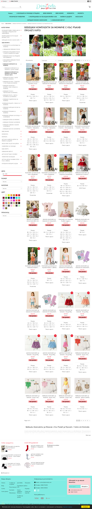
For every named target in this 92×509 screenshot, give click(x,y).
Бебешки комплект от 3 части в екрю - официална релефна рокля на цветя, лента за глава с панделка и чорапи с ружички (82, 220)
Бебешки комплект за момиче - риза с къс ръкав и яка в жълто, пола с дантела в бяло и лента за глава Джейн (65, 397)
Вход (2, 485)
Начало (10, 13)
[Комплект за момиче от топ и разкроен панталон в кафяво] (33, 162)
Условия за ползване (12, 483)
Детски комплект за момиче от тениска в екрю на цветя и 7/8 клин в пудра (65, 267)
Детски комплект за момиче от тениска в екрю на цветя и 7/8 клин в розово (49, 311)
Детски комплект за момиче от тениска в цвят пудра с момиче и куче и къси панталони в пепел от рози (49, 220)
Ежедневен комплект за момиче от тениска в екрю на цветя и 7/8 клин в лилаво (65, 83)
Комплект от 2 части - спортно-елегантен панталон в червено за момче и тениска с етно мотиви (66, 174)
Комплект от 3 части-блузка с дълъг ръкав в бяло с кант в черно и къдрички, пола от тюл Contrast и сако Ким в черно (14, 464)
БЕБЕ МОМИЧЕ (47, 13)
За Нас (3, 488)
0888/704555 (14, 1)
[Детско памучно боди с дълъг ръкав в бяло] (27, 465)
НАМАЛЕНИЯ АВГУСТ (58, 20)
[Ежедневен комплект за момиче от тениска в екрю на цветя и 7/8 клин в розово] (49, 72)
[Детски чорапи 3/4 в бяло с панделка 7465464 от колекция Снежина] (27, 456)
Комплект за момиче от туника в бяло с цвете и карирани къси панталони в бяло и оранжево (49, 267)
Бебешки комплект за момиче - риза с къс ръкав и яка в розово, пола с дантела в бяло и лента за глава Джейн (49, 397)
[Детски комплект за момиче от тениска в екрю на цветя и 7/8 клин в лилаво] (82, 256)
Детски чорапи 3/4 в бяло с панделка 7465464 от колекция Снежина (37, 454)
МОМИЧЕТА (70, 13)
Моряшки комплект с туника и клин (32, 82)
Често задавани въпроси (19, 491)
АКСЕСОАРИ (79, 16)
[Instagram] (38, 491)
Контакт (11, 490)
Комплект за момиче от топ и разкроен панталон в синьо (49, 174)
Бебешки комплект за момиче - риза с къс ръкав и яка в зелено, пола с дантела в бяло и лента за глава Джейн (32, 397)
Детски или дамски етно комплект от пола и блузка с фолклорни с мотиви (32, 220)
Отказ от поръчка (27, 492)
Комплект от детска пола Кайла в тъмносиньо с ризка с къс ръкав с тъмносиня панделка (14, 447)
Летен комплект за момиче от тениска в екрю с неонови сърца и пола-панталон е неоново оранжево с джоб (82, 83)
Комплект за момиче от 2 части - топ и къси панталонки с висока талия (82, 127)
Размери (27, 488)
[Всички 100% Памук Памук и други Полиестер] (12, 188)
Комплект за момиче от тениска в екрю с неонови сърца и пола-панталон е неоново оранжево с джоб (32, 267)
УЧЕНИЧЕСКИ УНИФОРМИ (17, 16)
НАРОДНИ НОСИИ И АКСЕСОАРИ (37, 20)
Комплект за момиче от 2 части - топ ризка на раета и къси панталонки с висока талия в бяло (65, 127)
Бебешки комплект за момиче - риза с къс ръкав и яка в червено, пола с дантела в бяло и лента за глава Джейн (82, 354)
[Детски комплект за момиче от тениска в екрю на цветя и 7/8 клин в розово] (49, 300)
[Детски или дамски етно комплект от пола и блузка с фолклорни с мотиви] (33, 209)
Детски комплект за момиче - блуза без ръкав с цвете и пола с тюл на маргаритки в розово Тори (66, 354)
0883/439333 (44, 487)
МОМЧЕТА (81, 13)
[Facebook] (35, 491)
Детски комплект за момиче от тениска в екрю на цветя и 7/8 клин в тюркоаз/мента (33, 311)
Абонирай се (6, 473)
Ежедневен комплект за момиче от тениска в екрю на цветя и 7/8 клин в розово (49, 83)
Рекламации (12, 492)
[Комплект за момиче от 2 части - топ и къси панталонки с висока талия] (82, 116)
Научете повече (67, 507)
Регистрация (12, 487)
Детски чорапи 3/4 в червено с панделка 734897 (37, 446)
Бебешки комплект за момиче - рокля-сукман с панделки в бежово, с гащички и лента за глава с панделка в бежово (82, 397)
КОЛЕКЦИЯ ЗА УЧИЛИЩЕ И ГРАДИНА (28, 13)
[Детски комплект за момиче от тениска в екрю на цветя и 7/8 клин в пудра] (66, 256)
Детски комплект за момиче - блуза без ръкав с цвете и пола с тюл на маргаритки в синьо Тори (49, 354)
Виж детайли (33, 89)
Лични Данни (4, 491)
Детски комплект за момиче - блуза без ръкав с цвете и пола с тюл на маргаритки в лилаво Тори (33, 354)
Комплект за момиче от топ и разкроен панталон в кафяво (32, 174)
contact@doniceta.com (45, 482)
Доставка (19, 482)
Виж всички (50, 446)
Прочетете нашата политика (41, 504)
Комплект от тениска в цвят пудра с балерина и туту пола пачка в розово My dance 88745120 (66, 220)
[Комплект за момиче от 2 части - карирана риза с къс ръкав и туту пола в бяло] (33, 116)
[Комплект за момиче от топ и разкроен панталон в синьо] (49, 162)
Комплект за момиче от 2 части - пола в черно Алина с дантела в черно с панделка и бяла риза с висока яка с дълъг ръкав (14, 455)
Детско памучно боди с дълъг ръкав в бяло (37, 463)
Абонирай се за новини (54, 445)
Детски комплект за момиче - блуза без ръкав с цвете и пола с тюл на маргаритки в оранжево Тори (82, 311)
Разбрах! (85, 507)
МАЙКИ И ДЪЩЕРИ (66, 16)
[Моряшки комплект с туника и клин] (33, 72)
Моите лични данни (85, 504)
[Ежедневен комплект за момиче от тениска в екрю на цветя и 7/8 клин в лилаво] (66, 72)
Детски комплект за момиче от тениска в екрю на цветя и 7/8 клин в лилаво (82, 267)
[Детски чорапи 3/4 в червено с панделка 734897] (27, 448)
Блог (26, 485)
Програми (27, 482)
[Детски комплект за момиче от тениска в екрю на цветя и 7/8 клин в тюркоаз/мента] (33, 300)
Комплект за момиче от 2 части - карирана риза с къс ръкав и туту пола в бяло (32, 127)
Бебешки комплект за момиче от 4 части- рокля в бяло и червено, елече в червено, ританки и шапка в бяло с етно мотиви (82, 174)
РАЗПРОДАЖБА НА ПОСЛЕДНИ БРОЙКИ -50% (43, 16)
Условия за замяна (20, 496)
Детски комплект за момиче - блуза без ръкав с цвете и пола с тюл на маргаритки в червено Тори (66, 311)
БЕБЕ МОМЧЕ (60, 13)
